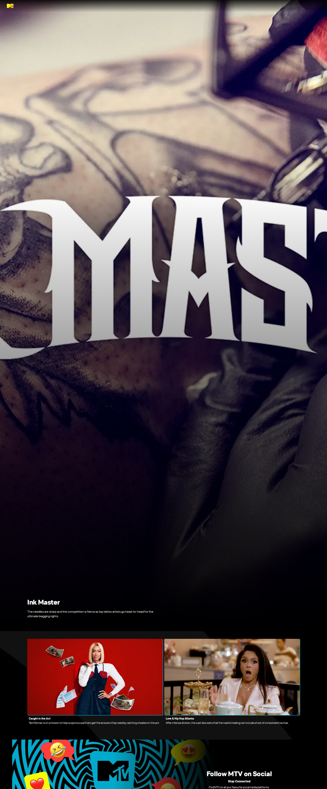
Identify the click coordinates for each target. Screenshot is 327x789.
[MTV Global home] (10, 6)
